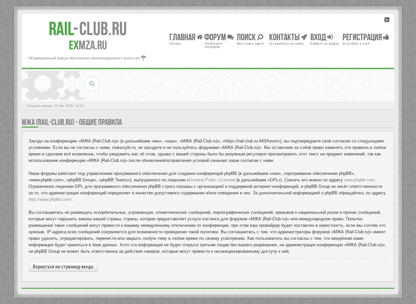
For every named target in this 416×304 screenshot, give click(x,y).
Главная (183, 37)
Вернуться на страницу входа (63, 266)
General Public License (211, 179)
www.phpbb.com (359, 179)
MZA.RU (88, 45)
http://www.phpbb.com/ (50, 199)
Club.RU (88, 28)
